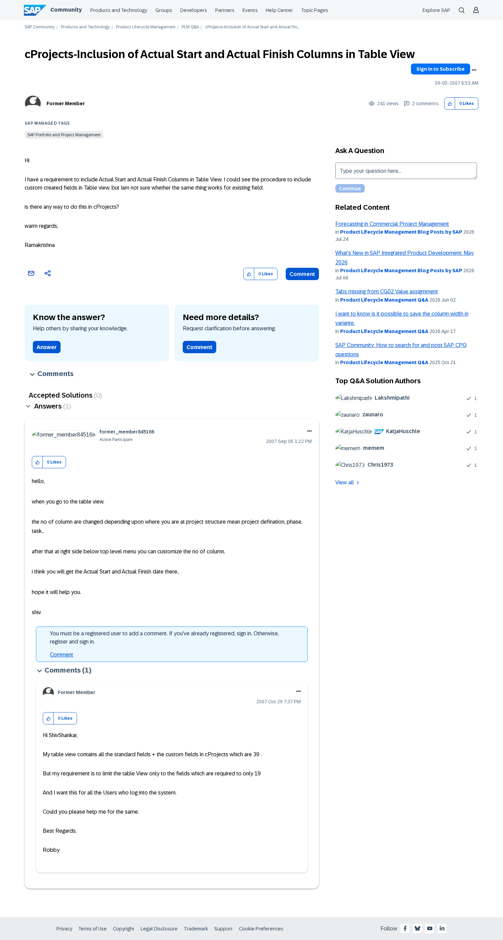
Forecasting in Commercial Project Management (392, 224)
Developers (193, 10)
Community (66, 10)
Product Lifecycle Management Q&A (384, 300)
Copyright (123, 928)
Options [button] (474, 70)
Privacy (64, 928)
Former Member (66, 103)
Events (250, 10)
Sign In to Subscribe (440, 69)
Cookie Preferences (261, 928)
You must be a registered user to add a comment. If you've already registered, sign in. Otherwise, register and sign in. (164, 638)
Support (223, 928)
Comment (302, 274)
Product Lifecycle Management (146, 27)
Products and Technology (118, 10)
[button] (449, 104)
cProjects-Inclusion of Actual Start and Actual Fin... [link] (252, 27)
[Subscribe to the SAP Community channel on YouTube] (430, 928)
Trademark (196, 928)
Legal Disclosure (159, 928)
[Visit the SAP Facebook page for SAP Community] (405, 928)
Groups (163, 10)
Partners (224, 10)
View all (344, 482)
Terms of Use (92, 928)
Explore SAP (436, 10)
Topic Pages (314, 10)
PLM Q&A (190, 27)
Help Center (279, 10)
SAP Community (40, 27)
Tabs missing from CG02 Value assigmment (386, 291)
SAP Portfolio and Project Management (64, 135)
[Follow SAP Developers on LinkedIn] (442, 928)
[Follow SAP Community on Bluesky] (417, 928)
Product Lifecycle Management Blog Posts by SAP (401, 232)
